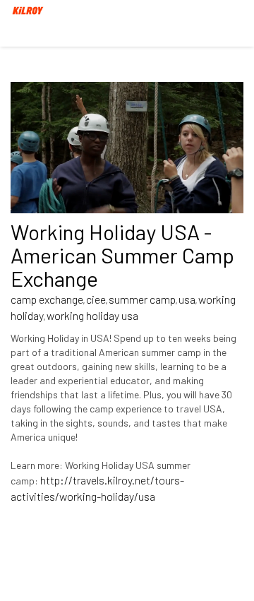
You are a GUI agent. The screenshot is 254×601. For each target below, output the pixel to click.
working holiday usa (92, 315)
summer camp (142, 299)
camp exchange (47, 299)
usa (187, 299)
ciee (96, 299)
